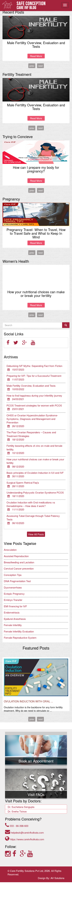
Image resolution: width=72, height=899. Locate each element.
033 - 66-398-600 (18, 826)
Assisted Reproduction (16, 556)
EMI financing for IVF (15, 606)
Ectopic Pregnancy (14, 593)
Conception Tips (13, 575)
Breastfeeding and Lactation (19, 562)
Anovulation (10, 549)
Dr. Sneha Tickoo (17, 811)
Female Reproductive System (20, 637)
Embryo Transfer (13, 600)
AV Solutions (57, 878)
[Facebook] (16, 853)
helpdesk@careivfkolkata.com (27, 832)
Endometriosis (12, 612)
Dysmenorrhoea (13, 587)
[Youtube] (30, 853)
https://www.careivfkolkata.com (26, 839)
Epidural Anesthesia (15, 619)
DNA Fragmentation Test (17, 581)
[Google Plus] (23, 853)
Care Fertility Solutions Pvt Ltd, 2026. (30, 870)
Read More (36, 56)
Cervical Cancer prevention (19, 568)
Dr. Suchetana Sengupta (21, 807)
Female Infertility (13, 625)
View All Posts (36, 534)
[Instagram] (8, 853)
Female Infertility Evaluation (19, 631)
